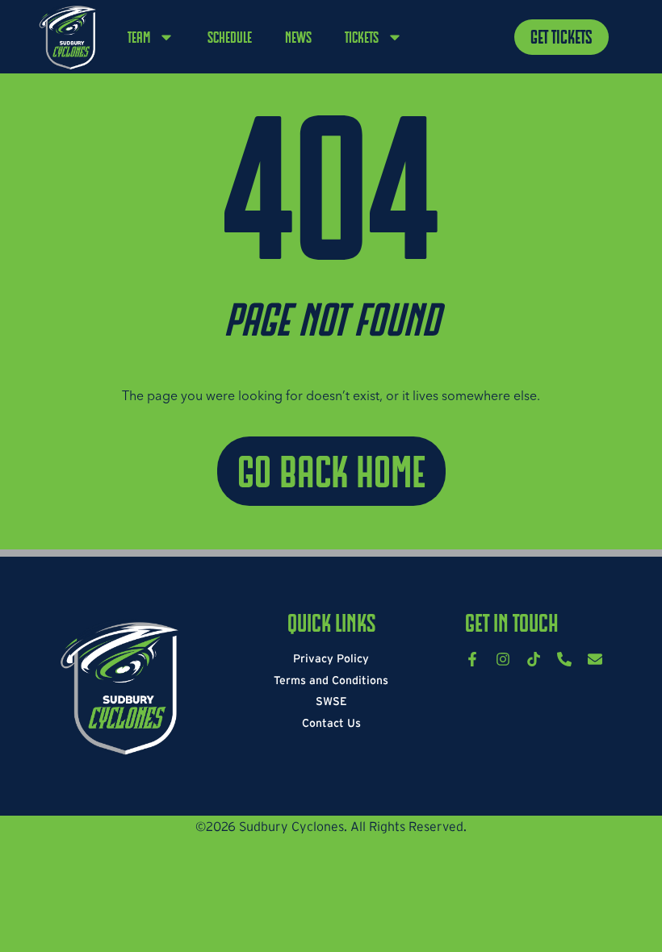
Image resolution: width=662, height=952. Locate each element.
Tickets (362, 37)
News (298, 37)
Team (139, 37)
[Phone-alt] (564, 659)
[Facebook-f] (472, 659)
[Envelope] (595, 659)
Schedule (229, 37)
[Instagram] (503, 659)
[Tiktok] (533, 659)
